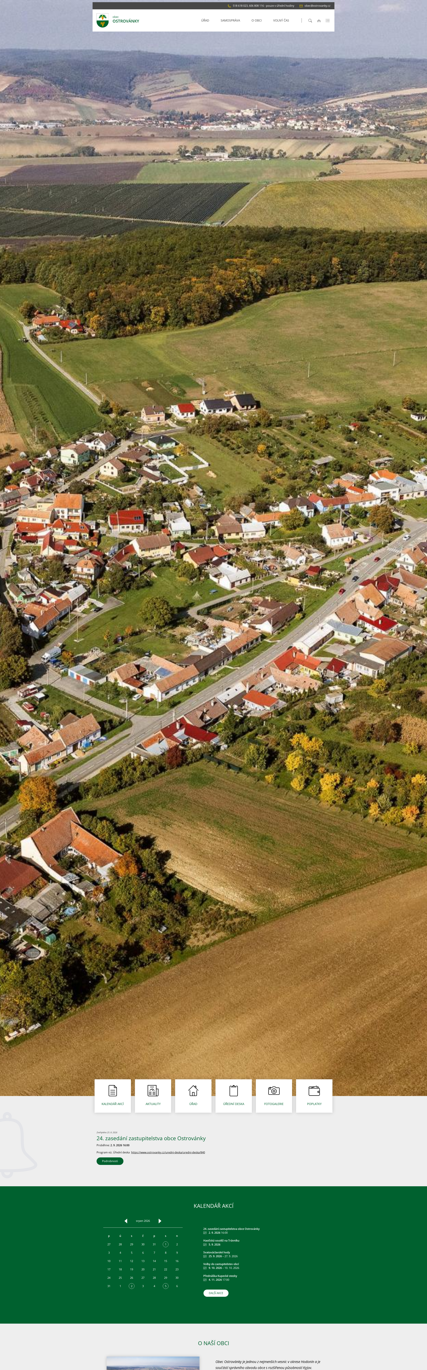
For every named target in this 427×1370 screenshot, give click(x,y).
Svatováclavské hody (216, 1252)
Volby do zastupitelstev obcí (221, 1264)
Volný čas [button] (281, 20)
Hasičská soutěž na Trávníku (221, 1240)
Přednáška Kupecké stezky (220, 1276)
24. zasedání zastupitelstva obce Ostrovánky (231, 1229)
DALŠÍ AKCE (216, 1293)
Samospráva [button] (230, 20)
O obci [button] (257, 20)
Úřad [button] (205, 20)
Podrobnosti (110, 1161)
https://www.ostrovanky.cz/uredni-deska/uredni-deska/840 (168, 1152)
